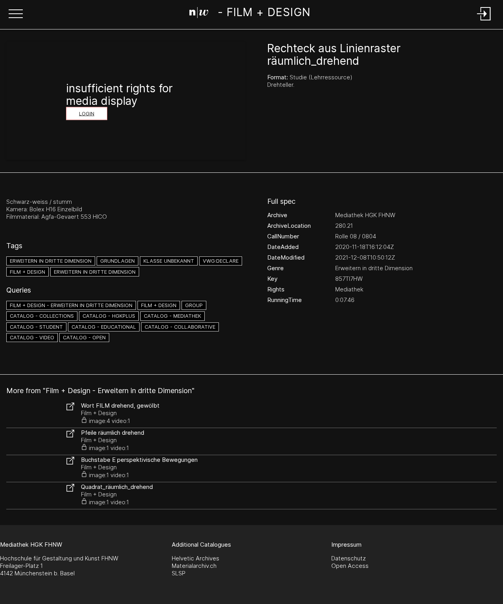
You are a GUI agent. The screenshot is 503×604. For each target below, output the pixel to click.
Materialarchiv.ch (194, 565)
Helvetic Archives (195, 558)
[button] (15, 14)
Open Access (350, 565)
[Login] (484, 21)
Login (86, 114)
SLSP (178, 573)
